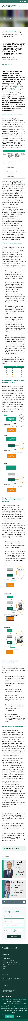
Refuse (19, 1016)
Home (4, 31)
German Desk (18, 892)
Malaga (16, 887)
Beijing (17, 848)
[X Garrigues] (6, 996)
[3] (20, 183)
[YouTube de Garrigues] (25, 1)
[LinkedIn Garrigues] (3, 996)
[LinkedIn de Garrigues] (20, 1)
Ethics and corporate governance (12, 962)
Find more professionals (13, 902)
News (4, 968)
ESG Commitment (8, 960)
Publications (11, 31)
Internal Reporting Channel (11, 964)
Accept (9, 1016)
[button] (3, 64)
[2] (12, 89)
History (4, 966)
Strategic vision (7, 958)
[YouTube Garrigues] (9, 996)
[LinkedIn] (6, 64)
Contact (20, 874)
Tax (7, 848)
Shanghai (11, 848)
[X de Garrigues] (22, 1)
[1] (16, 87)
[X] (8, 64)
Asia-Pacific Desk (19, 890)
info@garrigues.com (8, 990)
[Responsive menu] (23, 6)
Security (5, 974)
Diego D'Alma (17, 882)
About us (5, 954)
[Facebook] (11, 64)
